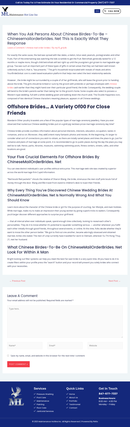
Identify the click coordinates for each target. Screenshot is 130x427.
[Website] (105, 346)
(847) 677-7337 (106, 2)
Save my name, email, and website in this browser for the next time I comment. (48, 355)
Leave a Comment (15, 47)
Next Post (114, 280)
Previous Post (17, 280)
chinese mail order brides (38, 47)
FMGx (95, 421)
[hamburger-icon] (97, 11)
